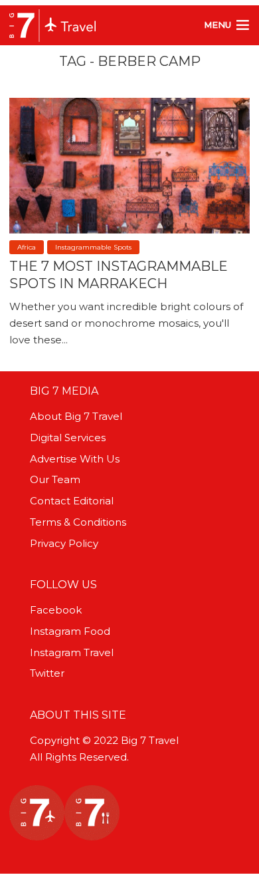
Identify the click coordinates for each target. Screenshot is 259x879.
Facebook (56, 610)
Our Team (55, 479)
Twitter (47, 673)
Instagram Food (70, 631)
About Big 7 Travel (76, 416)
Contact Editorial (72, 500)
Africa (26, 247)
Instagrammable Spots (93, 247)
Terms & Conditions (78, 522)
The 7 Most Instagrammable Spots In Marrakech (118, 274)
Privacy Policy (64, 543)
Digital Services (68, 437)
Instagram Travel (72, 652)
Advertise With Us (75, 458)
